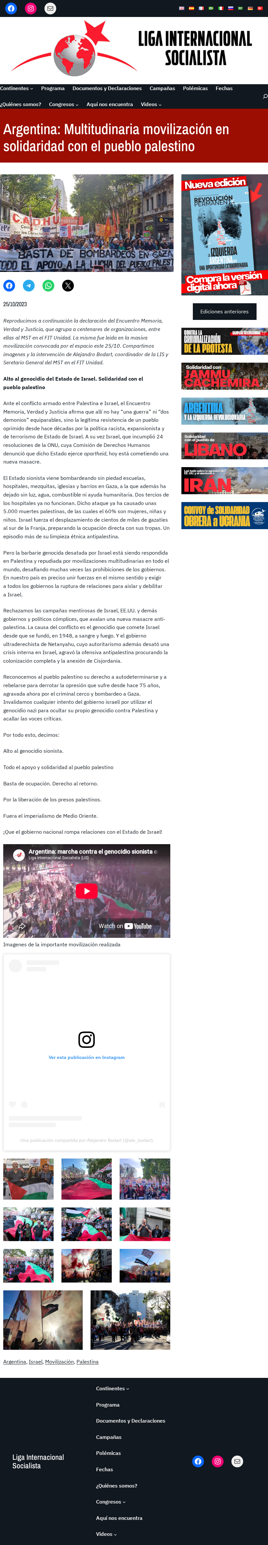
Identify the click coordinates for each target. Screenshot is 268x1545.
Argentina (14, 1361)
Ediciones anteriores (224, 311)
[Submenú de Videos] (160, 104)
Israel (35, 1361)
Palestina (87, 1361)
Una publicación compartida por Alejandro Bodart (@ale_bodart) (86, 1140)
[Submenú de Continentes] (31, 88)
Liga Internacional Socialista (38, 1461)
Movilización (59, 1361)
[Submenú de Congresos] (77, 104)
